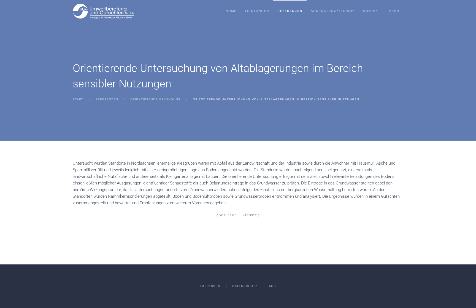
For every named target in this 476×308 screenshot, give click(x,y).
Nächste (249, 215)
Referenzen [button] (289, 11)
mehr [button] (393, 11)
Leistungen (257, 11)
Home (231, 11)
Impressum (210, 286)
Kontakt (371, 11)
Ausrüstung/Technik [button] (333, 11)
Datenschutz (245, 286)
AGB (272, 286)
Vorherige (227, 215)
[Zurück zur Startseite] (104, 11)
